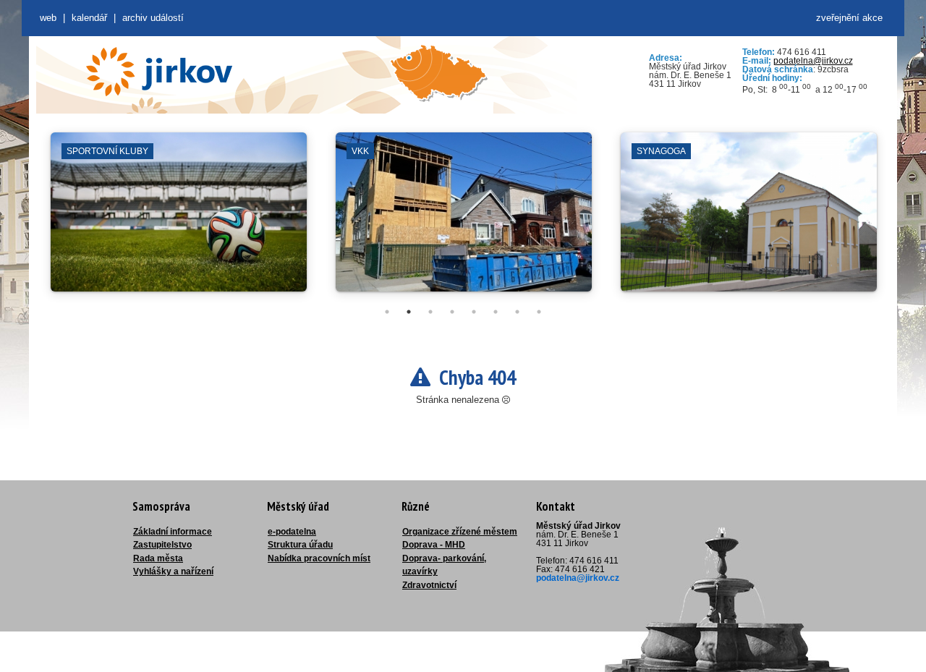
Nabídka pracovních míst (319, 558)
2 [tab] (409, 312)
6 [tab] (495, 312)
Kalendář (89, 17)
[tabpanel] (178, 219)
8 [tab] (539, 312)
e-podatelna (292, 531)
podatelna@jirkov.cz (813, 60)
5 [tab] (474, 312)
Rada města (158, 558)
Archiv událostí (153, 17)
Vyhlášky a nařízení (173, 571)
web (48, 17)
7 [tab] (517, 312)
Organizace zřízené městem (459, 531)
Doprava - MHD (433, 544)
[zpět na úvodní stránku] (159, 71)
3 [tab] (430, 312)
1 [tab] (387, 312)
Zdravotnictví (429, 585)
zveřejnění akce (849, 17)
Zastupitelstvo (162, 544)
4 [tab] (452, 312)
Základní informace (172, 531)
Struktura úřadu (300, 544)
